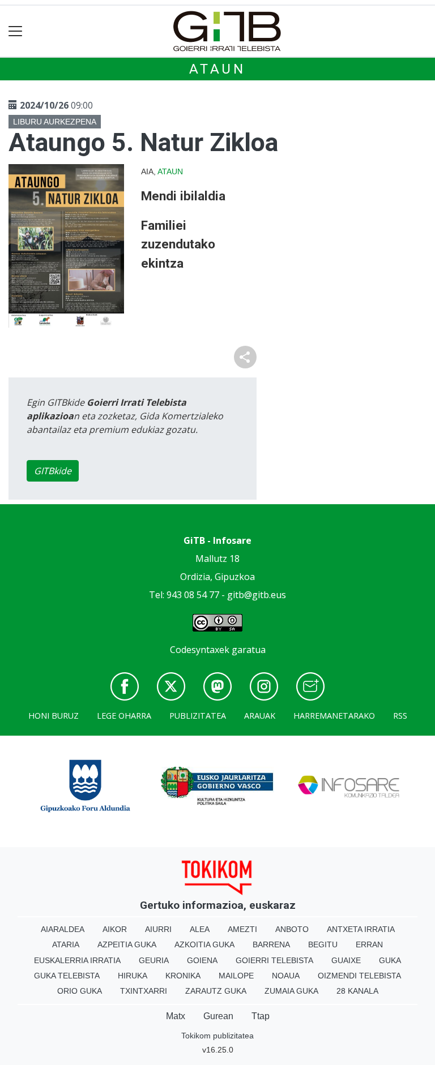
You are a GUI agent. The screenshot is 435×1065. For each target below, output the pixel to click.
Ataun (217, 69)
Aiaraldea (62, 929)
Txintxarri (143, 990)
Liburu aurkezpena (54, 121)
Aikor (115, 929)
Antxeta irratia (361, 929)
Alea (200, 929)
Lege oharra (124, 715)
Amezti (242, 929)
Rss (400, 715)
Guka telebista (67, 975)
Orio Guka (79, 990)
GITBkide (52, 471)
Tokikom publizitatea (217, 1035)
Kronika (183, 975)
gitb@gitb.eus (256, 595)
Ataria (65, 944)
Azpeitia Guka (126, 944)
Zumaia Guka (291, 990)
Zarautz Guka (215, 990)
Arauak (259, 715)
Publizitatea (197, 715)
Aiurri (158, 929)
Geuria (154, 960)
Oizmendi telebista (359, 975)
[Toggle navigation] (15, 31)
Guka (390, 960)
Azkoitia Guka (204, 944)
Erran (369, 944)
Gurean (218, 1016)
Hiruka (132, 975)
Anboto (292, 929)
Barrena (271, 944)
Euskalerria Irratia (77, 960)
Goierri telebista (274, 960)
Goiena (202, 960)
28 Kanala (357, 990)
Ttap (260, 1016)
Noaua (286, 975)
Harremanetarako (334, 715)
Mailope (236, 975)
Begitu (323, 944)
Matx (175, 1016)
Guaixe (346, 960)
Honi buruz (53, 715)
